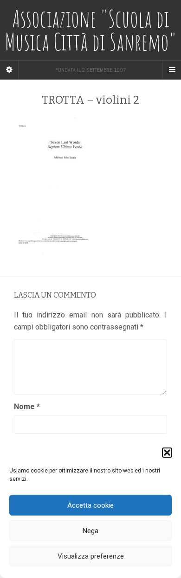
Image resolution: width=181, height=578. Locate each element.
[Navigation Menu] (171, 70)
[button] (167, 452)
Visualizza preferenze (91, 556)
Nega (90, 531)
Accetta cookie (90, 505)
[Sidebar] (9, 70)
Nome (27, 406)
